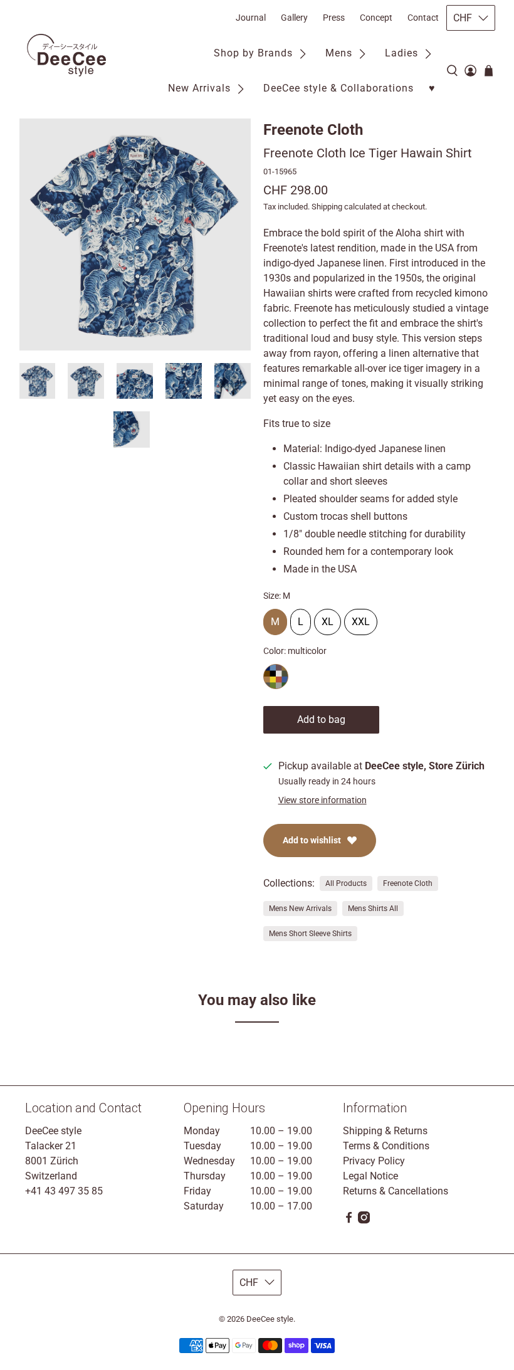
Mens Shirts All (373, 908)
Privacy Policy (374, 1161)
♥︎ (432, 88)
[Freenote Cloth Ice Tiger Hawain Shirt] (135, 234)
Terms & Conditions (386, 1146)
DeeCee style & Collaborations (338, 88)
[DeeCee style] (66, 55)
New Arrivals (199, 88)
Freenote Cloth (313, 130)
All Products (346, 883)
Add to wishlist (312, 840)
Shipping (327, 206)
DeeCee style (269, 1319)
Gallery (294, 18)
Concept (376, 18)
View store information (322, 800)
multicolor (275, 676)
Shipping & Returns (385, 1131)
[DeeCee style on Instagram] (364, 1220)
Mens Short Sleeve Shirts (310, 933)
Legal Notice (370, 1176)
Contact (423, 18)
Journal (251, 18)
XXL (361, 618)
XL (327, 618)
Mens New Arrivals (300, 908)
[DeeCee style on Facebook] (349, 1220)
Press (334, 18)
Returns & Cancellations (395, 1191)
